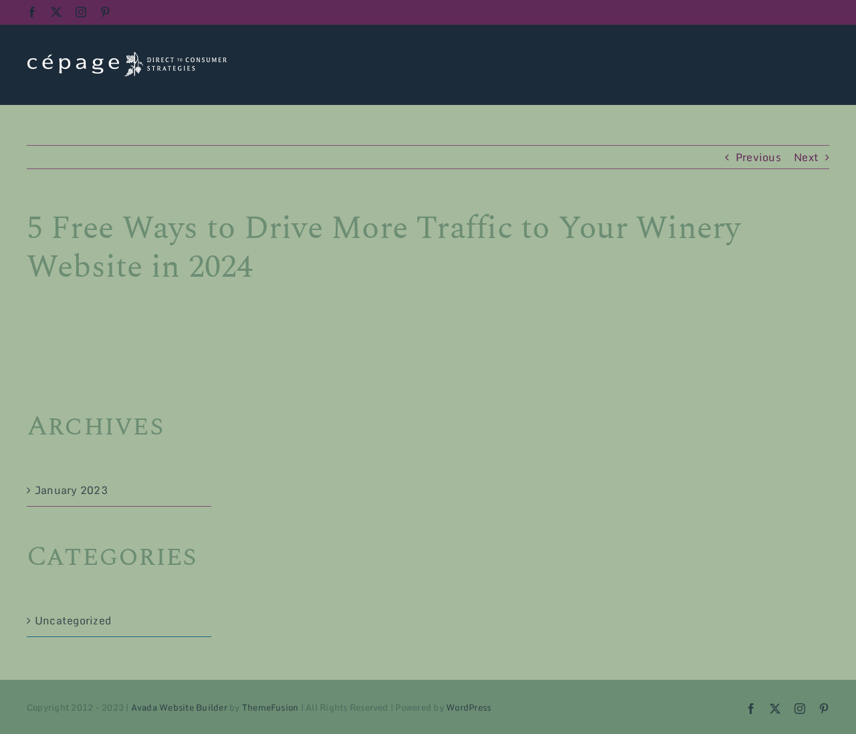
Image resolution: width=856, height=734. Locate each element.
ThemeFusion (270, 707)
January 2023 (71, 490)
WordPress (468, 707)
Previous (758, 157)
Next (806, 157)
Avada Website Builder (179, 707)
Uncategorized (73, 620)
